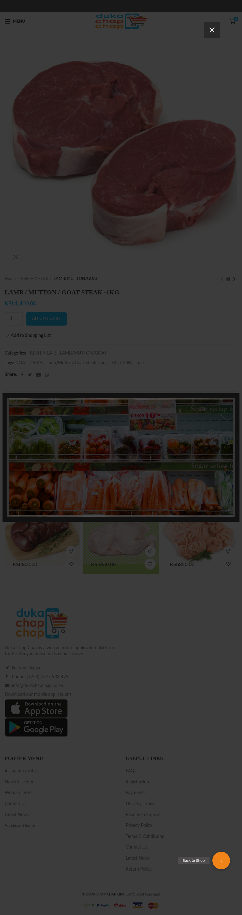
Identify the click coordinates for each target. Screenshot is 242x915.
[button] (221, 860)
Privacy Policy (156, 490)
